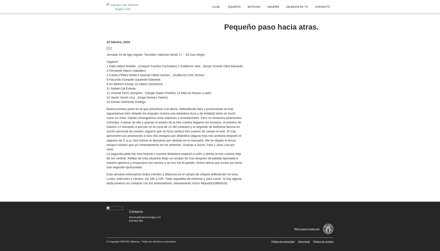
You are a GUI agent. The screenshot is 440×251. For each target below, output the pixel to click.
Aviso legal (304, 241)
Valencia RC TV (297, 6)
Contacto (322, 6)
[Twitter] (298, 214)
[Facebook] (288, 214)
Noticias (254, 6)
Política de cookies (323, 241)
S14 (109, 48)
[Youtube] (319, 214)
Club (216, 6)
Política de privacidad (283, 241)
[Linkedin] (329, 214)
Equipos (234, 6)
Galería (273, 6)
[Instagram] (308, 214)
